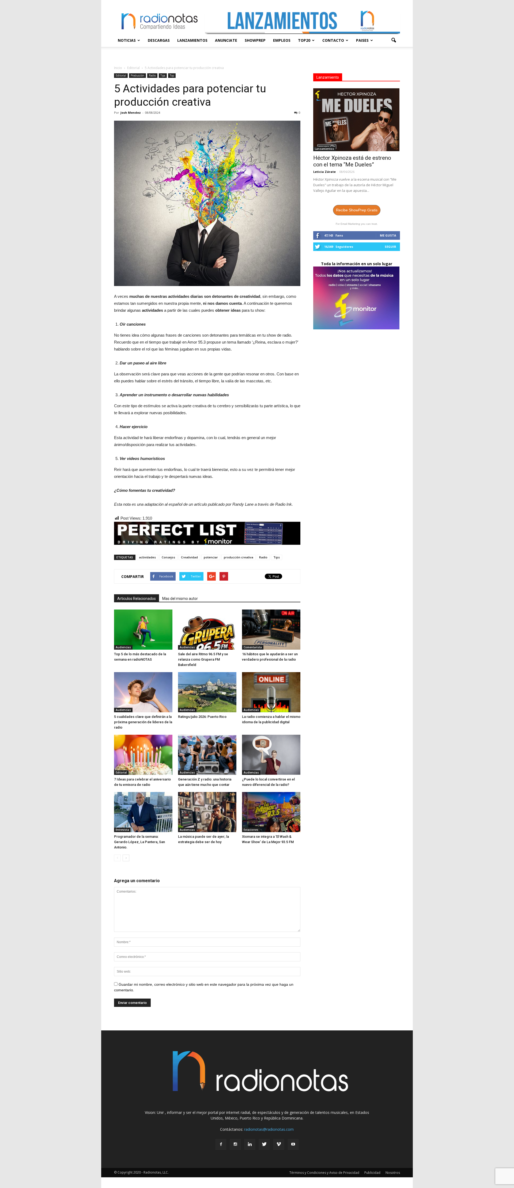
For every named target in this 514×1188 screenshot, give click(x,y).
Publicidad (372, 1172)
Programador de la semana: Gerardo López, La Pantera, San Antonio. (139, 842)
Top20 (304, 40)
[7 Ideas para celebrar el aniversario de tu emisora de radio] (143, 755)
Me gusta (388, 235)
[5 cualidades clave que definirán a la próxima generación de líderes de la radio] (143, 692)
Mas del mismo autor (180, 598)
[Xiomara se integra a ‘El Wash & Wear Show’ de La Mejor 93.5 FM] (271, 812)
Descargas (159, 40)
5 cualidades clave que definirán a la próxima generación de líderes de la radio (143, 722)
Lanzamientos (192, 40)
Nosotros (393, 1172)
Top (172, 75)
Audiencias (123, 647)
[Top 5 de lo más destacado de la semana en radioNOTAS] (143, 630)
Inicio (118, 68)
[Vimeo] (278, 1144)
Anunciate (226, 40)
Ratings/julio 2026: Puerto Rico (202, 717)
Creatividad (189, 557)
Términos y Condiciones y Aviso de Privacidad (324, 1172)
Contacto (333, 40)
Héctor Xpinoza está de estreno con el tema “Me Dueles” (352, 161)
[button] (393, 40)
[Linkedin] (249, 1144)
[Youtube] (293, 1144)
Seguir (390, 247)
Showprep (255, 40)
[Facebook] (221, 1144)
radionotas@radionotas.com (269, 1129)
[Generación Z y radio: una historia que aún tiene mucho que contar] (207, 755)
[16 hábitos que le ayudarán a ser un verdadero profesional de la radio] (271, 630)
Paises (362, 40)
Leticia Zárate (324, 172)
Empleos (281, 40)
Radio (152, 75)
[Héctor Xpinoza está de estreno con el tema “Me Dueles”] (356, 119)
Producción (137, 75)
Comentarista (253, 647)
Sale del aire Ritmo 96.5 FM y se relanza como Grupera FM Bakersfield (203, 659)
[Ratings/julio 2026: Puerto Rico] (207, 692)
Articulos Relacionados (136, 598)
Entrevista (122, 830)
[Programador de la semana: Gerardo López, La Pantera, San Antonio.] (143, 812)
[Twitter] (264, 1144)
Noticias (127, 40)
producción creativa (238, 557)
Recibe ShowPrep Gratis (356, 210)
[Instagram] (235, 1144)
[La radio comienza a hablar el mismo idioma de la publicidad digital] (271, 692)
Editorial (121, 75)
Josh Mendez (130, 113)
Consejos (168, 557)
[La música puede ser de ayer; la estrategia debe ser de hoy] (207, 812)
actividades (147, 557)
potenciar (211, 557)
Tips (162, 75)
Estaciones (251, 830)
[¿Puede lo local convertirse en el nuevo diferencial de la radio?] (271, 755)
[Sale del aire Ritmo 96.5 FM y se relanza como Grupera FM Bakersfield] (207, 630)
